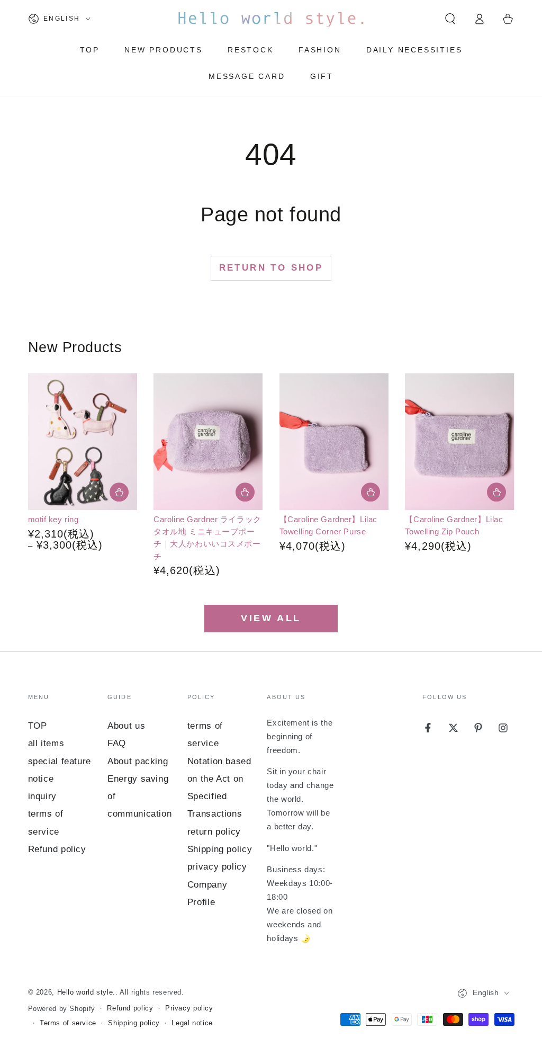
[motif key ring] (82, 441)
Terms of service (68, 1023)
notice (41, 779)
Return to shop (271, 268)
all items (46, 743)
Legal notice (192, 1023)
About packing (137, 761)
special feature (59, 761)
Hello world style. (86, 992)
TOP (37, 726)
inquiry (42, 796)
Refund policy (57, 849)
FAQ (116, 743)
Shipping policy (219, 849)
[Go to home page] (271, 18)
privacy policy (217, 867)
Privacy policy (189, 1008)
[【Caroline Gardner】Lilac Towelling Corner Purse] (334, 441)
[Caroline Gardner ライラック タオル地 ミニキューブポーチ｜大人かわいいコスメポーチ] (208, 441)
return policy (214, 832)
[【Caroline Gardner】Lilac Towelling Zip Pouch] (459, 441)
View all (271, 618)
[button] (450, 18)
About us (126, 726)
